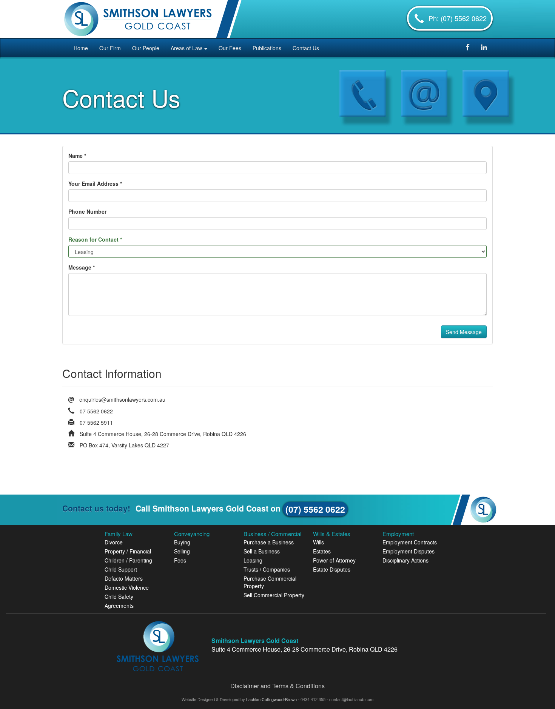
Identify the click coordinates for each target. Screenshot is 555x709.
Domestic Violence (127, 587)
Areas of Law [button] (187, 48)
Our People (145, 48)
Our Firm (110, 48)
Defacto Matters (124, 578)
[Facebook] (467, 48)
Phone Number (87, 211)
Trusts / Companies (267, 569)
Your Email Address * (95, 183)
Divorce (114, 542)
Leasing (253, 560)
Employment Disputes (408, 551)
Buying (182, 542)
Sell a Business (262, 551)
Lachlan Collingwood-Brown (272, 699)
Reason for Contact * (95, 239)
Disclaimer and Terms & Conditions (277, 685)
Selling (182, 551)
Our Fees (230, 48)
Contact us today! (96, 508)
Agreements (119, 605)
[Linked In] (484, 48)
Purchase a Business (269, 542)
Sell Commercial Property (274, 595)
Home (81, 48)
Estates (322, 551)
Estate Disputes (331, 569)
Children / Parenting (128, 560)
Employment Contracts (409, 542)
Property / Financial (128, 551)
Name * (77, 155)
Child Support (121, 569)
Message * (81, 267)
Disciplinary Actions (405, 560)
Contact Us (306, 48)
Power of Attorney (334, 560)
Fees (180, 560)
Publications (267, 48)
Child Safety (119, 596)
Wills (318, 542)
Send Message (464, 332)
